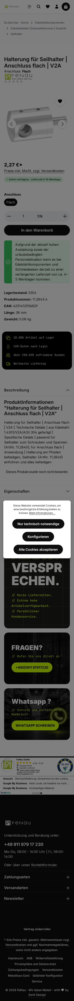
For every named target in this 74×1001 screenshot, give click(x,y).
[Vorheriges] (11, 124)
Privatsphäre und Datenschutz (35, 964)
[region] (37, 124)
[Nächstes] (62, 124)
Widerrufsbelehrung (49, 958)
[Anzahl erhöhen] (65, 216)
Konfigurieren (38, 537)
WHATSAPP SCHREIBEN (35, 725)
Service (37, 981)
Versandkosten (15, 944)
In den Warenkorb (37, 230)
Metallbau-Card (18, 975)
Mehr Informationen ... (42, 513)
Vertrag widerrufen (37, 929)
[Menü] (29, 6)
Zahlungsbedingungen (23, 969)
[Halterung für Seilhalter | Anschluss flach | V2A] (37, 124)
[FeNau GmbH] (37, 77)
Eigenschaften (17, 491)
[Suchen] (39, 6)
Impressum (15, 958)
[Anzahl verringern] (9, 216)
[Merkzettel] (48, 6)
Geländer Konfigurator (48, 975)
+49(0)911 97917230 (32, 667)
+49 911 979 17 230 (23, 844)
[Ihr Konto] (57, 6)
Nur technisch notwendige (38, 524)
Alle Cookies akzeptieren (38, 549)
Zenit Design (37, 994)
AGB (29, 958)
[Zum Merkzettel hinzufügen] (60, 101)
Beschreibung (16, 390)
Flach (10, 202)
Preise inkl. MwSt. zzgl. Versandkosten (34, 171)
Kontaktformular (44, 865)
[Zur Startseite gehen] (12, 6)
